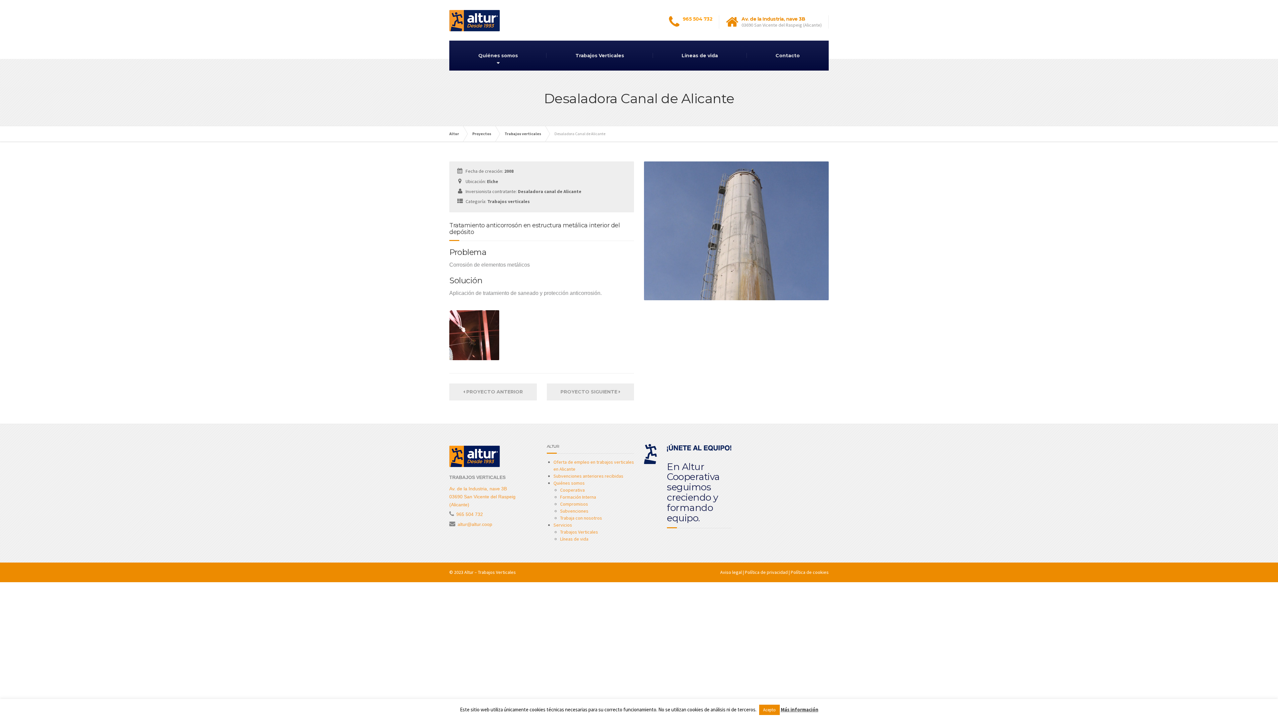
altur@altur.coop (475, 524)
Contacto (787, 56)
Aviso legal (731, 572)
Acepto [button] (769, 710)
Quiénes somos (498, 56)
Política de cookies (810, 572)
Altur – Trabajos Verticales (490, 572)
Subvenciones (574, 511)
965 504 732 (698, 19)
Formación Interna (578, 497)
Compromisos (574, 504)
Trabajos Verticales (599, 56)
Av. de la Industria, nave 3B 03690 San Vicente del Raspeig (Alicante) (482, 496)
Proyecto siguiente (589, 392)
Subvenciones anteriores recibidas (588, 476)
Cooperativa (572, 490)
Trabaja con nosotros (581, 518)
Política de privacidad (766, 572)
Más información (799, 709)
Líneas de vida (700, 56)
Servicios (562, 525)
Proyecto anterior (494, 392)
